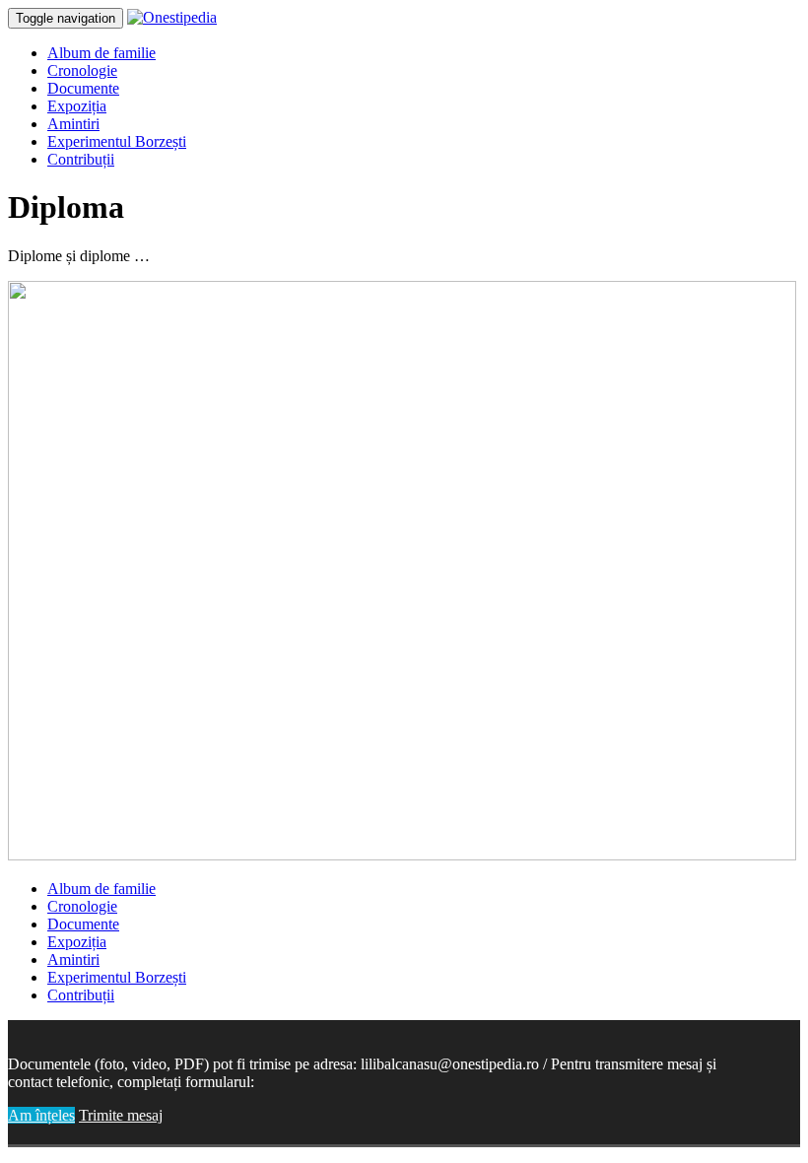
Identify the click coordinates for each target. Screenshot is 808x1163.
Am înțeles (41, 1115)
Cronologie (82, 70)
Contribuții (80, 159)
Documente (83, 88)
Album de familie (101, 52)
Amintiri (73, 123)
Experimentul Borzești (116, 141)
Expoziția (76, 106)
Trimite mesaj (121, 1115)
